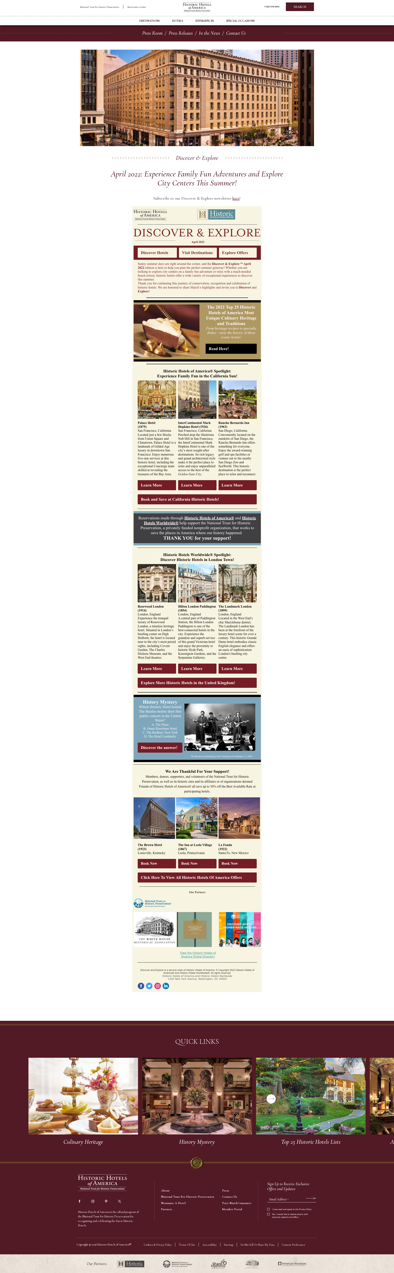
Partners (166, 1209)
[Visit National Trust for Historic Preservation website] (177, 1263)
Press (225, 1190)
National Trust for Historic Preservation (99, 7)
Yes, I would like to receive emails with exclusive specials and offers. (290, 1216)
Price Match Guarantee (237, 1203)
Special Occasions (240, 21)
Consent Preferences (293, 1245)
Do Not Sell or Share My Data (258, 1245)
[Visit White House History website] (252, 1263)
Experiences (204, 21)
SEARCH (300, 7)
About (165, 1190)
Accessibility (209, 1245)
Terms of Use (187, 1245)
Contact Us (236, 33)
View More (83, 1096)
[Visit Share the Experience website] (219, 1263)
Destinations (149, 21)
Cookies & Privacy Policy (158, 1245)
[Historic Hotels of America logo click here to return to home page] (197, 7)
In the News (209, 33)
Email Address (279, 1199)
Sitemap (228, 1245)
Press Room (152, 33)
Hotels (177, 21)
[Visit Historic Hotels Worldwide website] (130, 1263)
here (235, 198)
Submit (311, 1198)
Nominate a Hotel (136, 7)
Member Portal (232, 1209)
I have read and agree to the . (292, 1209)
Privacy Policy (305, 1209)
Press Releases (181, 33)
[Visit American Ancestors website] (292, 1263)
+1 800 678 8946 (271, 7)
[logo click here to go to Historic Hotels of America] (102, 1183)
